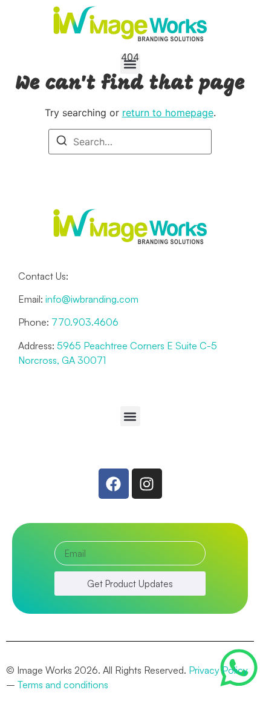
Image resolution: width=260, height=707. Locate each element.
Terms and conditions (63, 685)
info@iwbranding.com (91, 299)
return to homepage (167, 113)
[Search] (61, 142)
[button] (130, 64)
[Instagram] (147, 484)
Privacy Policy (218, 670)
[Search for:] (130, 141)
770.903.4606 (85, 322)
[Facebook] (114, 484)
